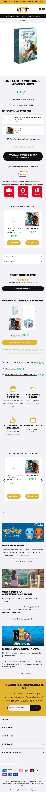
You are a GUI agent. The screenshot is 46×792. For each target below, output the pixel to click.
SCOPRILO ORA (23, 673)
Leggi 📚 (7, 736)
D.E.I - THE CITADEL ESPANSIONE (14, 231)
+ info (16, 121)
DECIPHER (32, 228)
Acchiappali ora (23, 562)
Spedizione (10, 256)
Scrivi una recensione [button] (23, 289)
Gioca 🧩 (8, 744)
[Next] (41, 480)
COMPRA (7, 728)
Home (22, 20)
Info (5, 720)
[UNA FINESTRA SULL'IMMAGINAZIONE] (23, 578)
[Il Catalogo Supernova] (23, 636)
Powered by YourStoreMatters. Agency (23, 790)
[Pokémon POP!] (23, 532)
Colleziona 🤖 (12, 752)
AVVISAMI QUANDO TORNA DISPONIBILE (23, 156)
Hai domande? (11, 261)
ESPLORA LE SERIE (23, 619)
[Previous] (4, 480)
